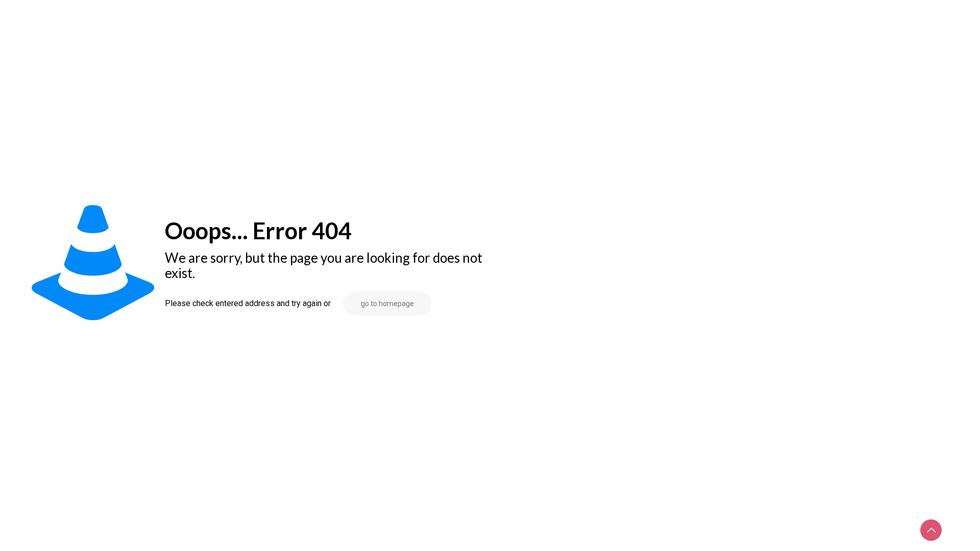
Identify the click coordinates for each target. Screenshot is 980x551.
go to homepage (387, 303)
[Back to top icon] (931, 530)
